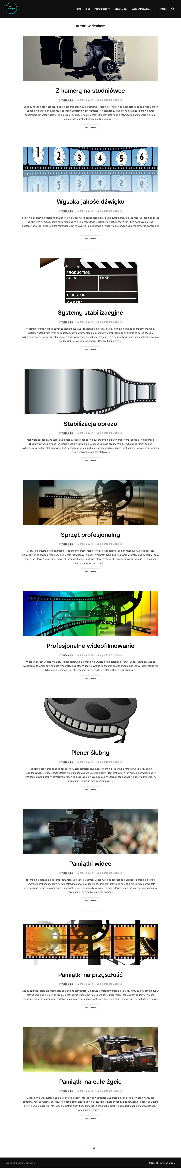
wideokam (67, 99)
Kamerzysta (101, 8)
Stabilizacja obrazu (90, 424)
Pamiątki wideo (90, 864)
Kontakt (162, 8)
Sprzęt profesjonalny (90, 535)
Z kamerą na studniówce (90, 91)
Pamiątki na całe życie (90, 1082)
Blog (87, 8)
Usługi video (121, 8)
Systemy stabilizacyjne (90, 313)
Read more (92, 127)
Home (78, 8)
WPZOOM (170, 1163)
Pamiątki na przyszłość (90, 975)
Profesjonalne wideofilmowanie (90, 646)
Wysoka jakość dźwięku (90, 202)
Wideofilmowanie (141, 8)
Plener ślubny (90, 753)
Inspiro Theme (155, 1163)
